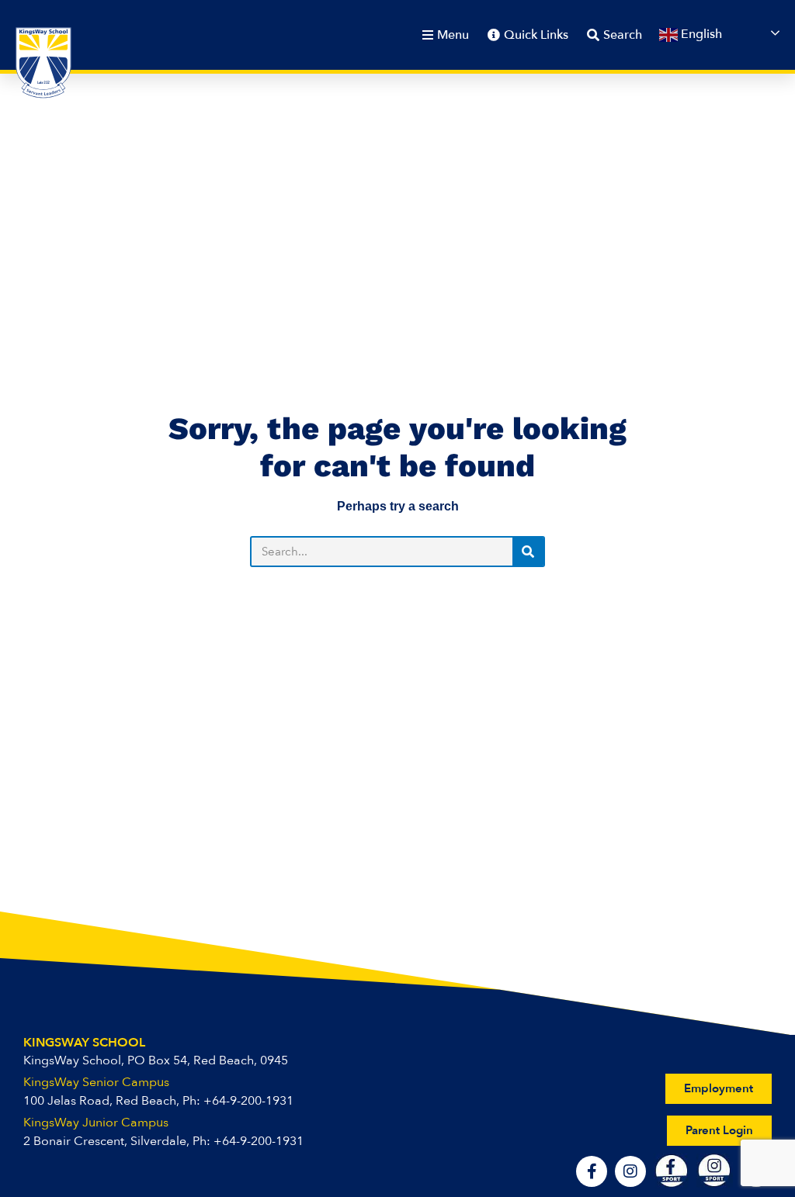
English (700, 34)
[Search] (527, 552)
